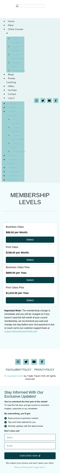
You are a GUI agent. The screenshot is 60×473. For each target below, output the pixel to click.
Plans (10, 25)
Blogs (11, 74)
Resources (19, 70)
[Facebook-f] (55, 100)
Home (11, 21)
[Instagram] (36, 100)
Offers (11, 86)
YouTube (12, 90)
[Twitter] (42, 100)
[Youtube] (49, 100)
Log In (11, 98)
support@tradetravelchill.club (20, 331)
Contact (12, 94)
